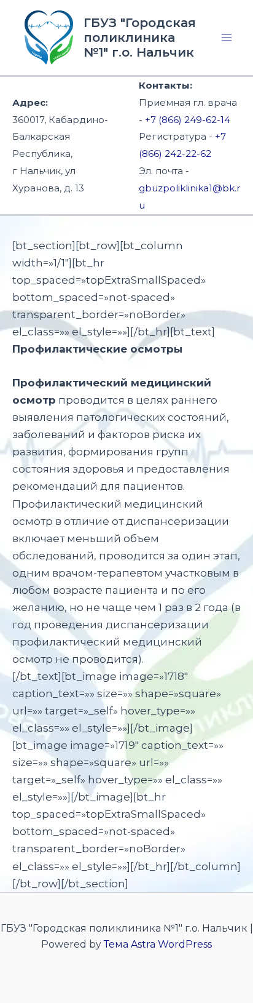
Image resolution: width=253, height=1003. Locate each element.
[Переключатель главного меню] (227, 37)
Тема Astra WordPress (158, 944)
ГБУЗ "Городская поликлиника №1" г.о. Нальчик (140, 37)
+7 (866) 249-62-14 (187, 120)
